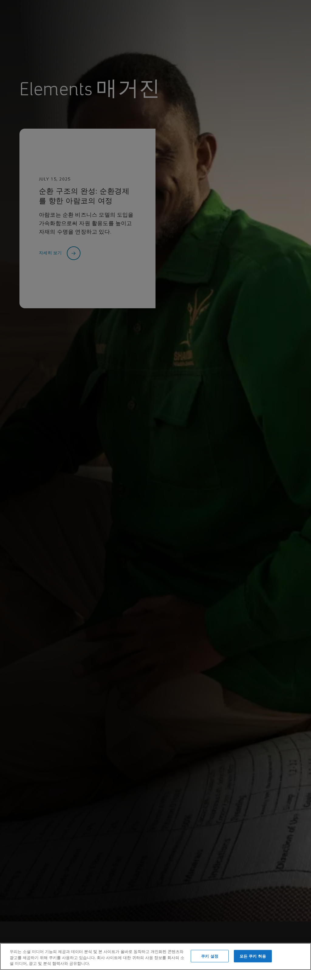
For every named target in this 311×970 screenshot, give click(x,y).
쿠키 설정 (209, 956)
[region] (155, 956)
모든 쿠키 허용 (253, 956)
